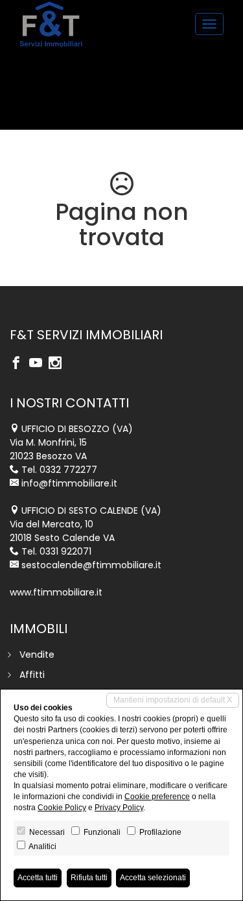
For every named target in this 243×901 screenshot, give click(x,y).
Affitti (32, 674)
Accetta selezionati (153, 877)
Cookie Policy (62, 807)
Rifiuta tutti (89, 877)
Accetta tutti (37, 877)
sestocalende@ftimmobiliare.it (91, 565)
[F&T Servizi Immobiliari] (51, 24)
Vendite (36, 654)
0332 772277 (68, 469)
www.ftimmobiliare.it (56, 592)
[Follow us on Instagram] (58, 364)
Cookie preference (157, 796)
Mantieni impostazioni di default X (172, 699)
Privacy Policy (119, 807)
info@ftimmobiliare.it (69, 483)
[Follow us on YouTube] (39, 364)
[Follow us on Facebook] (19, 364)
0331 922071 (65, 551)
